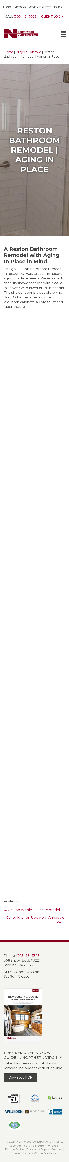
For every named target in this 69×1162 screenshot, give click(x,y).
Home (8, 52)
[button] (16, 333)
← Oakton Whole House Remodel (32, 910)
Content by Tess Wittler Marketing (35, 1153)
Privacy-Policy (14, 1149)
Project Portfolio (28, 52)
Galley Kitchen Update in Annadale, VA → (35, 920)
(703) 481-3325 (25, 16)
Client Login (52, 16)
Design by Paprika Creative (44, 1149)
